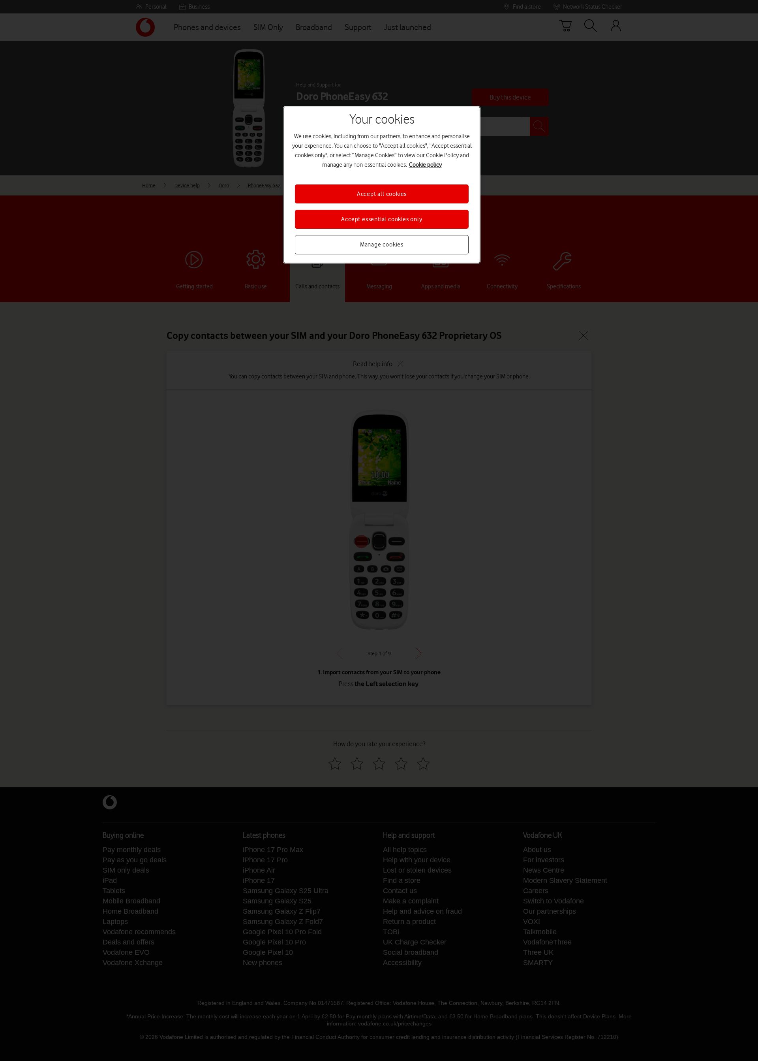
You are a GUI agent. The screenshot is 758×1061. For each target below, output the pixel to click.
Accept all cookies (382, 194)
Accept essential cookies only (381, 219)
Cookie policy (425, 164)
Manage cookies (381, 244)
